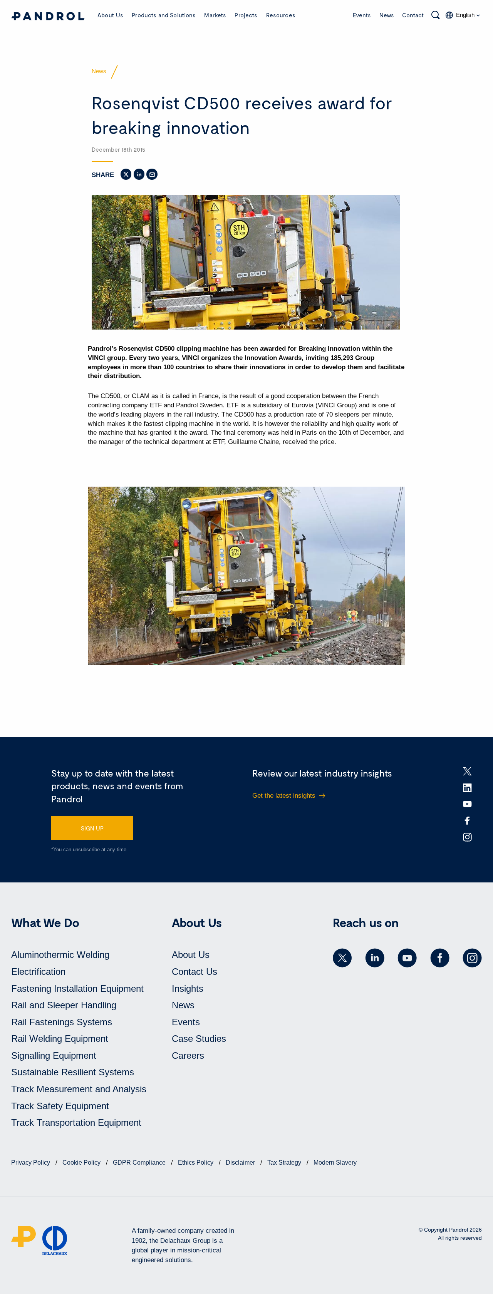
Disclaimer (241, 1162)
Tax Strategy (285, 1162)
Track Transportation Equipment (76, 1122)
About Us (110, 15)
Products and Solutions (164, 15)
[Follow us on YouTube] (407, 958)
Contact (413, 15)
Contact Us (194, 971)
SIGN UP (92, 828)
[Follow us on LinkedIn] (374, 958)
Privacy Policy (31, 1162)
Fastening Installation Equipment (77, 988)
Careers (188, 1055)
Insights (187, 988)
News (386, 15)
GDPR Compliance (140, 1162)
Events (362, 15)
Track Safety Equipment (60, 1106)
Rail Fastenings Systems (61, 1022)
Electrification (38, 971)
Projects (246, 15)
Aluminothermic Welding (60, 954)
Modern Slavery (335, 1162)
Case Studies (199, 1038)
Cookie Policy (82, 1162)
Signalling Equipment (53, 1055)
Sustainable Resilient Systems (72, 1072)
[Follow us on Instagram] (472, 958)
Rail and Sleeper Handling (63, 1005)
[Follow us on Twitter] (342, 958)
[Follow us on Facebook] (439, 958)
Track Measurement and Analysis (78, 1089)
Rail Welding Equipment (59, 1038)
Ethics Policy (196, 1162)
